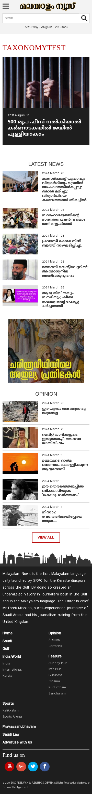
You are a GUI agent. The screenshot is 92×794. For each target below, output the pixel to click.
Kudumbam (57, 688)
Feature (55, 656)
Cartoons (55, 646)
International (12, 670)
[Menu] (6, 6)
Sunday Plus (58, 663)
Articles (54, 640)
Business (55, 675)
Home (8, 633)
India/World (12, 656)
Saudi (7, 641)
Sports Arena (12, 717)
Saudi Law (11, 734)
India (6, 664)
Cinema (54, 681)
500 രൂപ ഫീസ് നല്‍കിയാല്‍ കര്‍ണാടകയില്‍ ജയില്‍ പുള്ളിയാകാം (44, 128)
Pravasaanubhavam (19, 726)
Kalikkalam (11, 711)
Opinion (55, 633)
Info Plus (55, 669)
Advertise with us (17, 742)
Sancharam (57, 694)
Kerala (7, 676)
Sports (8, 703)
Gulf (6, 648)
